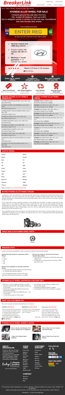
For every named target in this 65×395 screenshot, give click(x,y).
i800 (24, 165)
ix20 (2, 174)
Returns (37, 358)
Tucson (3, 185)
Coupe (24, 157)
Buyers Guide (38, 354)
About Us (25, 376)
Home (3, 8)
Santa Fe (4, 179)
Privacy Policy (38, 366)
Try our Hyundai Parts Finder (18, 188)
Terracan (3, 182)
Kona (2, 176)
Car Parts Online (25, 356)
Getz (2, 160)
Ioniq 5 (3, 171)
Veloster (25, 185)
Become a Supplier (58, 4)
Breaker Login (49, 1)
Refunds (37, 360)
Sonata (25, 179)
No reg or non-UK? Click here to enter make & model (30, 36)
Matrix (24, 176)
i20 (2, 163)
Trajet (24, 182)
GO (52, 32)
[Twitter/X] (53, 349)
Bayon (3, 157)
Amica (24, 154)
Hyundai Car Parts (21, 8)
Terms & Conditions (37, 363)
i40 (2, 165)
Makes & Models (41, 4)
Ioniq (24, 168)
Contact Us (38, 350)
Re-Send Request (25, 363)
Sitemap (37, 368)
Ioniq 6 (25, 171)
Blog (24, 380)
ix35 (24, 174)
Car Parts (49, 4)
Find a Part (60, 8)
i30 (23, 163)
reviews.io (31, 304)
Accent (3, 154)
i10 (23, 160)
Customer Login (59, 1)
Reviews (25, 378)
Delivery (37, 356)
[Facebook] (50, 349)
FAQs (36, 352)
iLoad (3, 168)
